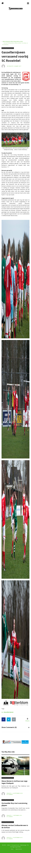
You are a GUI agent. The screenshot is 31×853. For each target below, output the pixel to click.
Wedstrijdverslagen (16, 41)
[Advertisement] (15, 27)
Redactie (11, 66)
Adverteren (19, 849)
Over (12, 849)
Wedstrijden (6, 41)
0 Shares (10, 794)
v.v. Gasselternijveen (8, 712)
